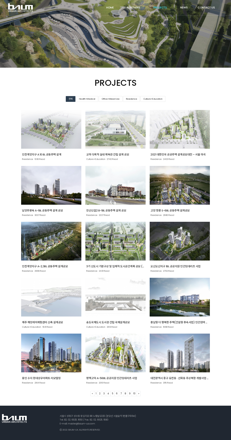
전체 (71, 98)
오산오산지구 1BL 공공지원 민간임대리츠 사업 (176, 266)
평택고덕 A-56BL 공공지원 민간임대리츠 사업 (111, 378)
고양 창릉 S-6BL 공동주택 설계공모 (170, 210)
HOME (110, 7)
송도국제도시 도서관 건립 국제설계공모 (108, 322)
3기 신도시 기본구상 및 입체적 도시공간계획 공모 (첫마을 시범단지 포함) (126, 266)
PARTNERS (133, 7)
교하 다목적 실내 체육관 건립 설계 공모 (107, 154)
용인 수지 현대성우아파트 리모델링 (41, 378)
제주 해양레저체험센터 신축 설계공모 (42, 322)
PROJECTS (160, 7)
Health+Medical (87, 98)
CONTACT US (206, 7)
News (184, 7)
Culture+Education (153, 98)
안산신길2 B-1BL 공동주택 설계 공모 (106, 210)
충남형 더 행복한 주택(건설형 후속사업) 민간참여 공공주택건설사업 (188, 322)
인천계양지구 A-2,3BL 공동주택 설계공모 (45, 266)
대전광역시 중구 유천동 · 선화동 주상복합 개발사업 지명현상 (184, 378)
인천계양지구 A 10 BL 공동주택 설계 (41, 154)
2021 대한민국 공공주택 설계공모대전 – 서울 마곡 (178, 154)
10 (134, 393)
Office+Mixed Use (111, 98)
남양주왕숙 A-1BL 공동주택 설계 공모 (42, 210)
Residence (131, 98)
